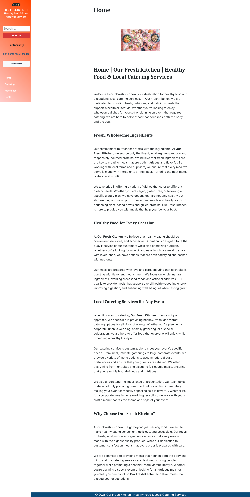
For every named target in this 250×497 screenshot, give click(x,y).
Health (8, 97)
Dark (15, 5)
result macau (22, 53)
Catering (10, 84)
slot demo (8, 53)
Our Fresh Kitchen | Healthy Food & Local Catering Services (16, 13)
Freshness (11, 90)
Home (8, 77)
